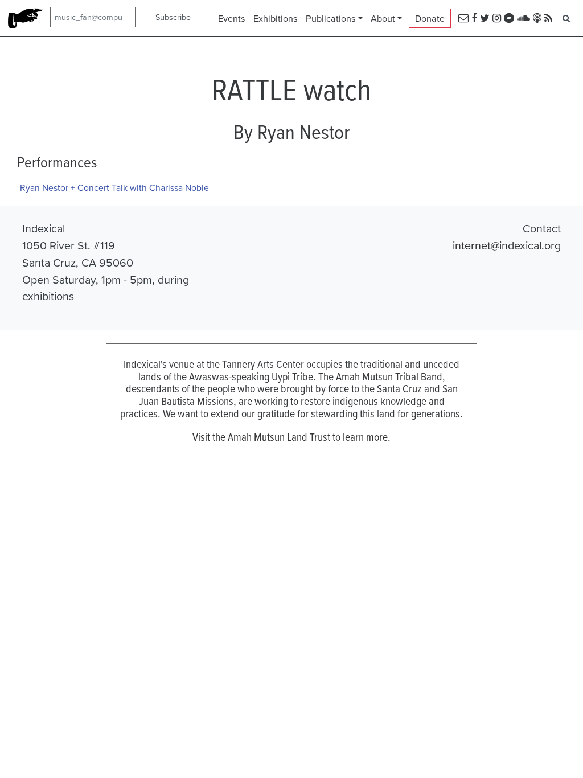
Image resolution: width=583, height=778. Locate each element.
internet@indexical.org (507, 245)
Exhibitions (275, 18)
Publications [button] (331, 18)
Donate (430, 18)
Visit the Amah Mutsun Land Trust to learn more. (291, 436)
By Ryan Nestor (291, 131)
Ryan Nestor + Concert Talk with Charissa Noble (114, 187)
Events (231, 18)
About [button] (383, 18)
